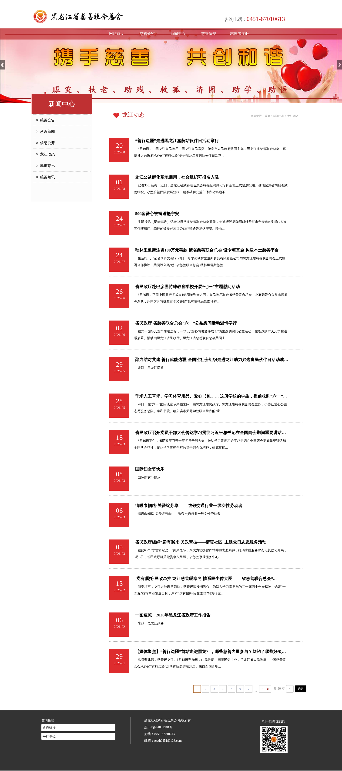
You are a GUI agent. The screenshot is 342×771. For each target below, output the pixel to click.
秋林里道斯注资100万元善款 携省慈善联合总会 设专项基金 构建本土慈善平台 (207, 250)
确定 (300, 688)
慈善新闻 (46, 131)
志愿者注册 (239, 34)
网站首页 (116, 34)
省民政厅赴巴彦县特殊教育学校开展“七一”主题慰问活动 (187, 286)
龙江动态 (46, 154)
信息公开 (46, 143)
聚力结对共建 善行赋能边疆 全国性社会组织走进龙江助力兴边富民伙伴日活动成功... (213, 359)
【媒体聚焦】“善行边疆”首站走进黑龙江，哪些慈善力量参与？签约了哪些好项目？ (212, 651)
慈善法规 (208, 34)
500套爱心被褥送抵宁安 (157, 213)
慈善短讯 (46, 177)
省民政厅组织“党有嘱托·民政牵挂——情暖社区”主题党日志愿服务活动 (200, 542)
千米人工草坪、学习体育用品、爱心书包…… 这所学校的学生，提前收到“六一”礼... (213, 396)
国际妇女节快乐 (149, 469)
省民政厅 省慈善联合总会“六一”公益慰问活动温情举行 (186, 323)
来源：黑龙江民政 (149, 368)
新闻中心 (178, 34)
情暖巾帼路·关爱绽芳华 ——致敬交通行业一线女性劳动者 (188, 505)
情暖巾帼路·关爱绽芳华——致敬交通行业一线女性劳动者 (177, 514)
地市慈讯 (46, 166)
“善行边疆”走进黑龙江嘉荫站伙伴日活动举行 (177, 140)
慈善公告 (46, 120)
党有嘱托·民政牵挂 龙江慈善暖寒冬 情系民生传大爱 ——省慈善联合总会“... (206, 578)
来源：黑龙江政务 (149, 623)
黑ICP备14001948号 (158, 727)
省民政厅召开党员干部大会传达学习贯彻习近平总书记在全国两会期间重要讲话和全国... (216, 432)
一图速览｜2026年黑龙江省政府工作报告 (173, 615)
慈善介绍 (147, 34)
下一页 (265, 689)
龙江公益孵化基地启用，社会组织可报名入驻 (177, 177)
